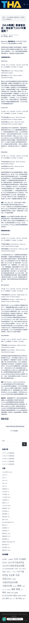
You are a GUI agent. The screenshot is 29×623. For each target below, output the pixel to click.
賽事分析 (4, 533)
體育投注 (11, 36)
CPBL (3, 475)
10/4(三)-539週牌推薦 (8, 461)
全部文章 (4, 491)
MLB (3, 418)
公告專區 (4, 494)
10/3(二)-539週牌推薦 (8, 464)
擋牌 (13, 589)
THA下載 (20, 571)
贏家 (7, 598)
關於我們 (4, 544)
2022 (4, 562)
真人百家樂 (14, 593)
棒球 (2, 36)
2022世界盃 (5, 472)
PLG (11, 572)
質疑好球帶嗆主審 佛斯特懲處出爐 (15, 426)
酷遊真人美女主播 (7, 542)
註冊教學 (4, 528)
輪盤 (11, 598)
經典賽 (19, 595)
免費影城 (4, 489)
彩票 (5, 589)
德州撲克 (9, 589)
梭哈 (22, 589)
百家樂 (9, 593)
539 (16, 559)
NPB (3, 486)
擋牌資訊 (4, 508)
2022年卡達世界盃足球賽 (13, 566)
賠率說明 (4, 530)
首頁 (3, 17)
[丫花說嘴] (11, 4)
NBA (3, 483)
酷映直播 (4, 539)
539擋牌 (22, 559)
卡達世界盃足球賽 (10, 582)
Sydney (25, 620)
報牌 (19, 586)
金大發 (13, 598)
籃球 (3, 525)
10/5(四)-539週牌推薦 (8, 458)
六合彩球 (4, 497)
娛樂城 (23, 586)
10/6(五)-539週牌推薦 (8, 456)
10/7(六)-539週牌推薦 (8, 453)
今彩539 (6, 579)
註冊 (3, 598)
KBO (3, 477)
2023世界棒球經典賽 (8, 569)
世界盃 (5, 575)
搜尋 (3, 441)
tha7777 (5, 35)
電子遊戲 (4, 547)
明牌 (18, 589)
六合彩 (13, 579)
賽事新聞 (6, 36)
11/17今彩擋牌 (14, 431)
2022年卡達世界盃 (16, 562)
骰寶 (24, 598)
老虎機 (24, 595)
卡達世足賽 (7, 586)
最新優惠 (4, 514)
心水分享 (4, 505)
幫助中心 (4, 503)
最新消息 (4, 516)
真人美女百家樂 (6, 522)
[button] (24, 4)
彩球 (3, 589)
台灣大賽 (15, 586)
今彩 (17, 575)
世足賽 (12, 575)
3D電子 (4, 559)
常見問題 (4, 500)
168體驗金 (10, 559)
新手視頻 (4, 511)
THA (14, 572)
